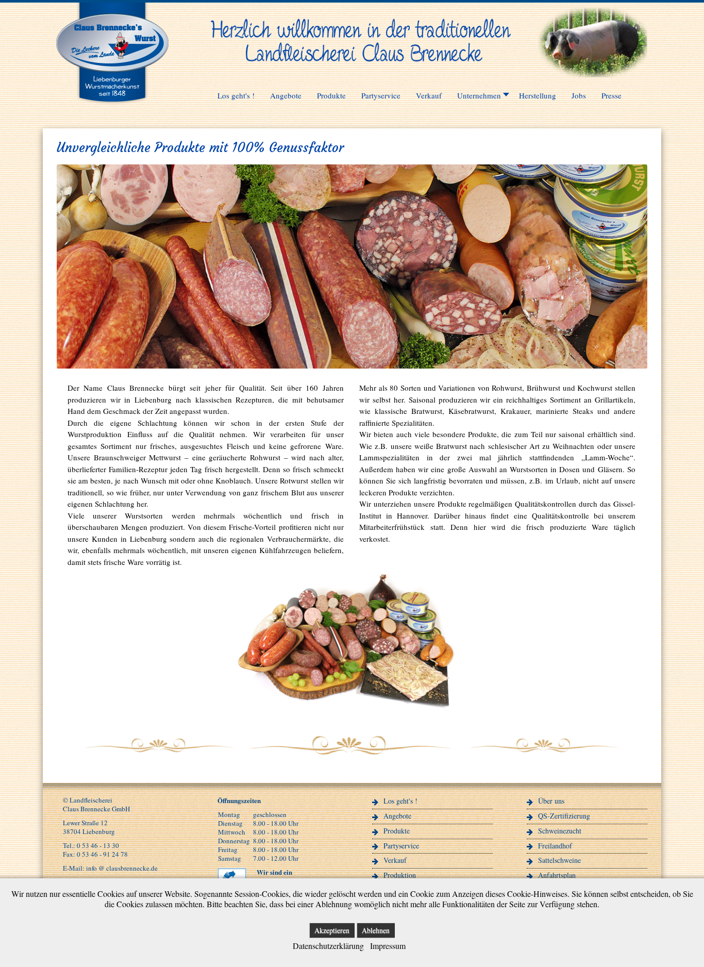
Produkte (396, 831)
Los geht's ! (400, 801)
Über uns (551, 801)
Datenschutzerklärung (328, 945)
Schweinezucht (559, 831)
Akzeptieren (331, 930)
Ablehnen (376, 930)
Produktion (399, 875)
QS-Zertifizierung (564, 816)
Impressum (388, 945)
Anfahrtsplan (557, 875)
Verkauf (395, 860)
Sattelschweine (559, 860)
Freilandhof (555, 846)
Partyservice (401, 846)
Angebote (397, 816)
